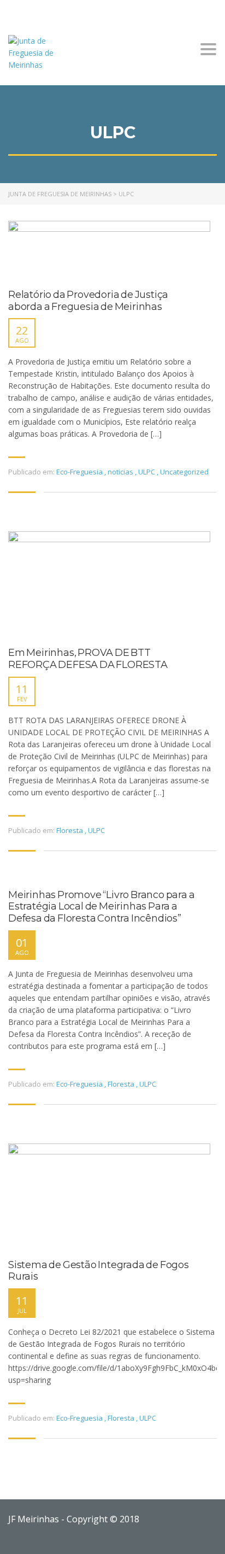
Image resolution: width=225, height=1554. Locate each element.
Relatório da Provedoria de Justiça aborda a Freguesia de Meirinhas (88, 301)
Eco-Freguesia (79, 472)
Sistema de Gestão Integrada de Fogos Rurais (98, 1271)
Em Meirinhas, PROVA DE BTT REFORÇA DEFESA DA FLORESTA (88, 659)
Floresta (69, 830)
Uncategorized (184, 472)
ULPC (146, 472)
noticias (120, 472)
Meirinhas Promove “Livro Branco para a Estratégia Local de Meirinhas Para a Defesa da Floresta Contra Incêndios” (101, 906)
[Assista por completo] (109, 250)
